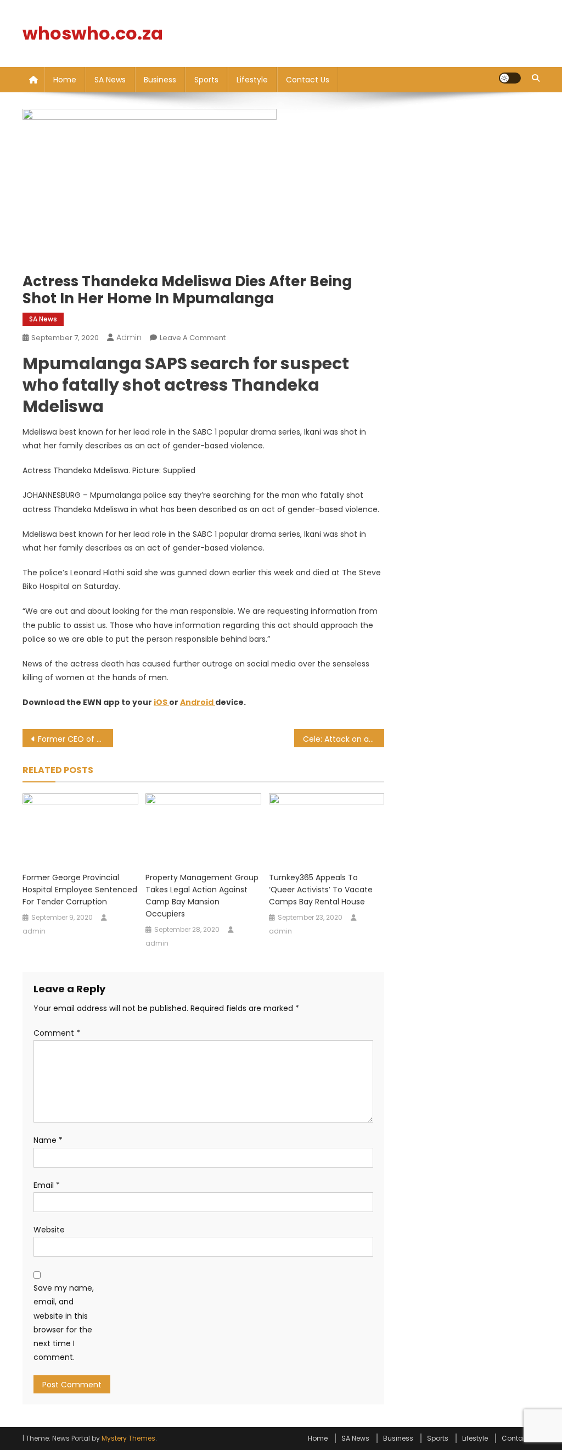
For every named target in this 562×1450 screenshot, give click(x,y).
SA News (110, 79)
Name (48, 1140)
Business (160, 79)
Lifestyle (252, 79)
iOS (160, 702)
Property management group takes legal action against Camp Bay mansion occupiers (201, 895)
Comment (56, 1032)
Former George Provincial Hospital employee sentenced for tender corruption (80, 889)
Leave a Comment (193, 337)
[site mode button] (510, 78)
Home (64, 79)
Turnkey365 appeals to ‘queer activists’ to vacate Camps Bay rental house (321, 889)
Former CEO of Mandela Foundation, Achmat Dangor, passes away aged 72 (75, 739)
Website (49, 1229)
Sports (206, 79)
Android (196, 702)
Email (46, 1185)
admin (129, 337)
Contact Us (307, 79)
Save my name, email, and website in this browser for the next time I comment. (63, 1322)
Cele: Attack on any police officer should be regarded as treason (344, 739)
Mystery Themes (128, 1438)
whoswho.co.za (93, 33)
